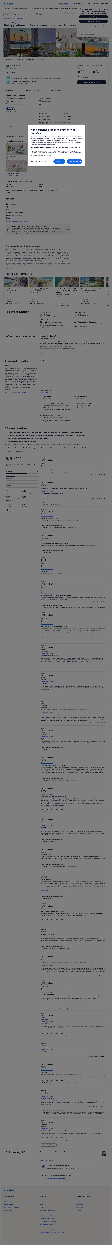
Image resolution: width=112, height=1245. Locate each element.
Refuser (59, 161)
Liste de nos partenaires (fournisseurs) (41, 155)
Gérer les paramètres (38, 161)
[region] (56, 145)
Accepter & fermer (74, 161)
